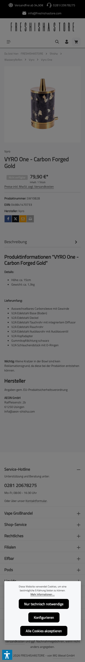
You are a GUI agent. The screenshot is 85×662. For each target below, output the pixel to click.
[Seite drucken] (30, 218)
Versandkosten (15, 641)
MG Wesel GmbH (64, 655)
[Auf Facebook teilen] (8, 218)
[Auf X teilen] (15, 218)
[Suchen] (57, 41)
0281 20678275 (20, 485)
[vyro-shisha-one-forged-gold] (42, 104)
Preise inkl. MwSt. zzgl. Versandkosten (29, 186)
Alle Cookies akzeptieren (44, 631)
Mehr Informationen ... (43, 594)
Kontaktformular (36, 500)
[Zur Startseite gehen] (42, 27)
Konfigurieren (44, 617)
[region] (42, 104)
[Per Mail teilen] (22, 218)
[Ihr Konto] (66, 41)
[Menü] (8, 41)
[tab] (41, 241)
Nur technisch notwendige (43, 604)
